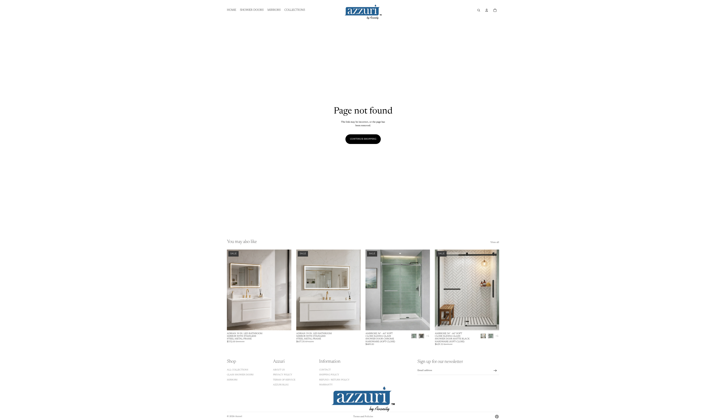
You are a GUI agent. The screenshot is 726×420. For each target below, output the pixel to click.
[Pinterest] (497, 416)
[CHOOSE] (285, 324)
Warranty (326, 385)
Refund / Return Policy (334, 380)
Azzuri (238, 416)
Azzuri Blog (281, 385)
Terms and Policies (363, 416)
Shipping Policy (329, 375)
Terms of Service (284, 380)
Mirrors (232, 380)
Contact (325, 370)
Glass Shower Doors (240, 375)
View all (494, 242)
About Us (279, 370)
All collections (237, 370)
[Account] (486, 10)
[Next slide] (285, 290)
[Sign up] (495, 371)
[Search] (479, 10)
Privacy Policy (282, 375)
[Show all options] (427, 336)
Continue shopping (363, 139)
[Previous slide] (232, 290)
